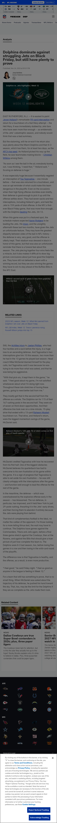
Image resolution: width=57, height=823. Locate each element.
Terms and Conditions (23, 763)
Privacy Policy (24, 768)
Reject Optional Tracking (39, 810)
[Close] (53, 758)
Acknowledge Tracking (39, 817)
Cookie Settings (28, 804)
